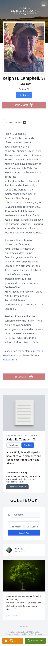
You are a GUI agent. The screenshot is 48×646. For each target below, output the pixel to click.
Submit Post (24, 533)
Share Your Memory (17, 486)
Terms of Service (31, 634)
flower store (10, 359)
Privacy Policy (16, 634)
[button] (24, 575)
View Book (13, 445)
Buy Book (28, 445)
